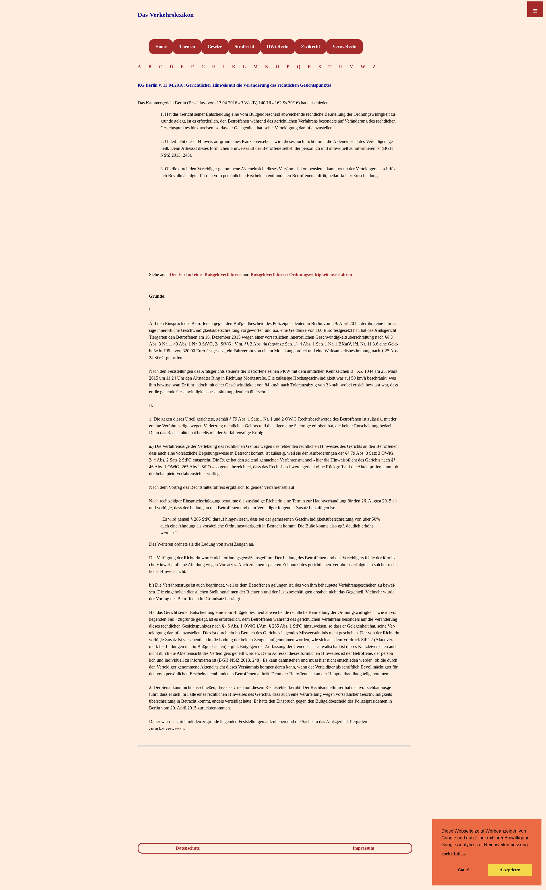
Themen (187, 46)
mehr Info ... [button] (454, 853)
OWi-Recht (278, 46)
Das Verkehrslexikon (166, 14)
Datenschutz (188, 848)
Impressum (363, 848)
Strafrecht (244, 46)
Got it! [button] (464, 870)
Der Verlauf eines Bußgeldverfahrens (205, 274)
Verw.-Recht (344, 46)
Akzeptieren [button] (510, 870)
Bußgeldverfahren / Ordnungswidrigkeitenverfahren (301, 274)
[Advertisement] (274, 230)
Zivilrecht (310, 46)
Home (161, 46)
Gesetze (215, 46)
